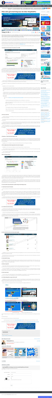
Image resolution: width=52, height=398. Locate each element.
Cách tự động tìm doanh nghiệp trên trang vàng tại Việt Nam (45, 119)
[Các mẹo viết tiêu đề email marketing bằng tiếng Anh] (8, 348)
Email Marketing (5, 332)
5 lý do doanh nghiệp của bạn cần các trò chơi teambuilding (45, 94)
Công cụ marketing (4, 335)
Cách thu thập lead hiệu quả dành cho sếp (45, 107)
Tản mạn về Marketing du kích (45, 101)
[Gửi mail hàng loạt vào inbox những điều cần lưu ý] (32, 348)
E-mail (8, 374)
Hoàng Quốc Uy (43, 112)
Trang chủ (4, 5)
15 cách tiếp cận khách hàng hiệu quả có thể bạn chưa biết (45, 105)
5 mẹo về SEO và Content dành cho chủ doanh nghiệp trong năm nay (45, 98)
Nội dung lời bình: (7, 379)
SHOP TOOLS (14, 5)
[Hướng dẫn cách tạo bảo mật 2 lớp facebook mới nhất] (20, 348)
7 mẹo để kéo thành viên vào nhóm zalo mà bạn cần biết (45, 91)
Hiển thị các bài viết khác (37, 338)
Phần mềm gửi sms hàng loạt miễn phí (7, 8)
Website (8, 376)
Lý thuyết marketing (21, 5)
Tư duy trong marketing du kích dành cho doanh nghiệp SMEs (45, 100)
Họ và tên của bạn (7, 372)
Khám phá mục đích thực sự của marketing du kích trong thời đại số (45, 96)
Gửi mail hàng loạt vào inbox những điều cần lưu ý (32, 357)
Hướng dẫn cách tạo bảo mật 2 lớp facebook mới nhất (20, 357)
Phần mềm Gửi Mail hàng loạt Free (17, 8)
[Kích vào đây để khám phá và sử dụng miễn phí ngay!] (35, 1)
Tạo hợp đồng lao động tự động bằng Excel (45, 113)
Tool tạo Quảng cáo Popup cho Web (28, 8)
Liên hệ (48, 5)
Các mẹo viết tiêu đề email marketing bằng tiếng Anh (7, 357)
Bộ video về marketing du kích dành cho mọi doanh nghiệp (45, 103)
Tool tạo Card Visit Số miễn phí (37, 8)
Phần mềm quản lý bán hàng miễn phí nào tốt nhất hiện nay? (45, 92)
